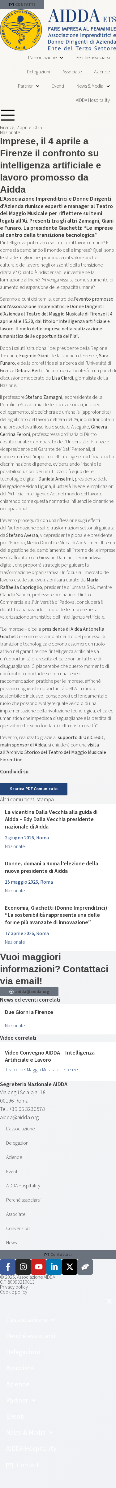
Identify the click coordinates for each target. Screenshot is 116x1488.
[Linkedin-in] (54, 1267)
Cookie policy (13, 1292)
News (11, 1242)
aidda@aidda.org (19, 1117)
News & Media (89, 86)
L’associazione (42, 57)
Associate (72, 71)
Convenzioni (18, 1228)
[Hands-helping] (85, 1267)
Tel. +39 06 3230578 (22, 1109)
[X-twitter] (69, 1267)
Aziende (102, 71)
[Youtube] (38, 1267)
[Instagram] (23, 1267)
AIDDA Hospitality (93, 100)
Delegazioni (38, 71)
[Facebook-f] (7, 1267)
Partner (25, 86)
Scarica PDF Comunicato (34, 789)
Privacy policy (14, 1287)
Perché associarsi (92, 57)
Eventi (58, 86)
